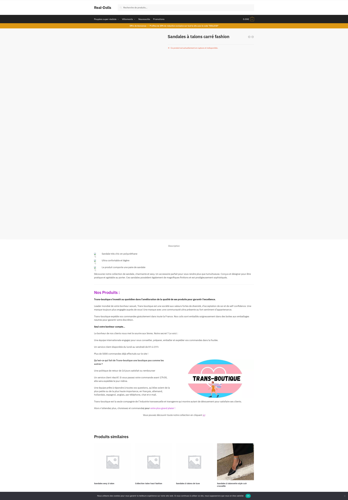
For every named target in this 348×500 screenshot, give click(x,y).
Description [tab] (174, 245)
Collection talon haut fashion (148, 483)
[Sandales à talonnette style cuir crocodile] (235, 461)
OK (248, 496)
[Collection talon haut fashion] (153, 461)
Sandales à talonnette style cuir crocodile (232, 484)
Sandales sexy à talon (104, 483)
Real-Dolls (102, 7)
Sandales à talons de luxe (188, 483)
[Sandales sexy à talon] (112, 461)
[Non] (344, 496)
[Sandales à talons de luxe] (194, 461)
